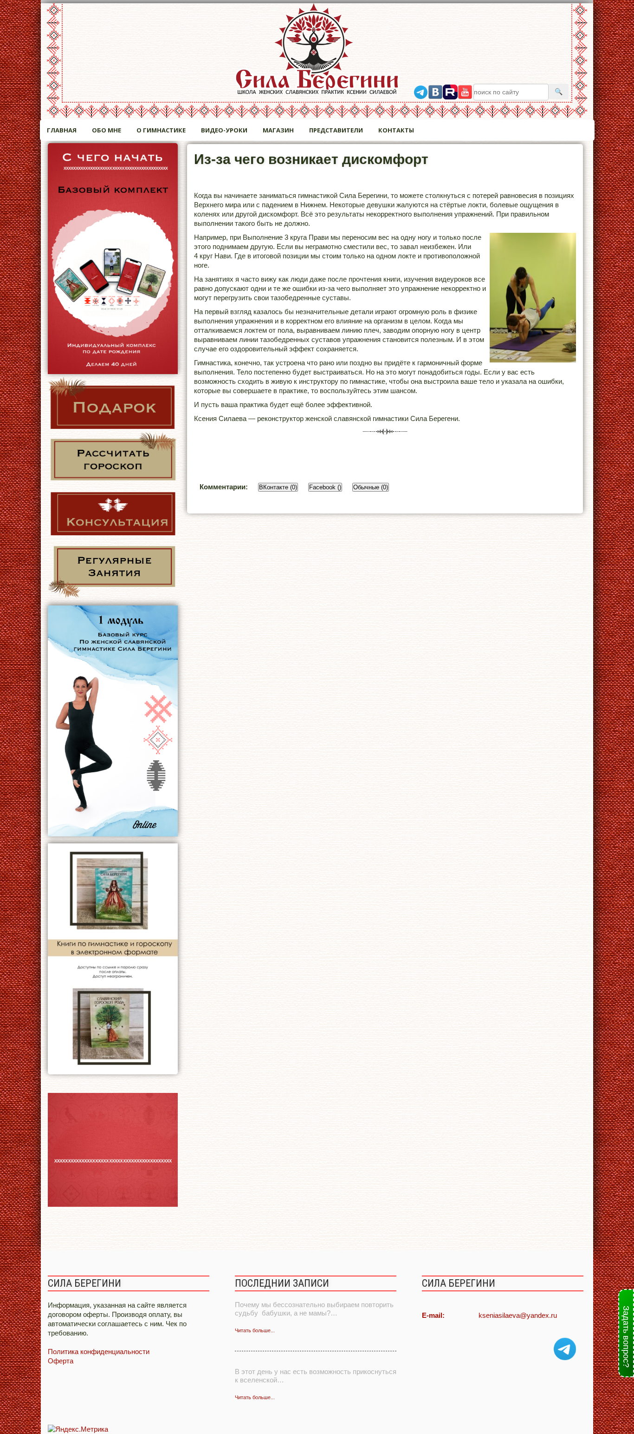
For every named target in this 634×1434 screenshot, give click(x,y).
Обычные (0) (370, 487)
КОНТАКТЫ (396, 130)
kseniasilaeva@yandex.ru (518, 1315)
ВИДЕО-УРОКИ (224, 130)
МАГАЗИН (278, 130)
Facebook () (325, 487)
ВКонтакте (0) (278, 487)
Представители (336, 130)
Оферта (60, 1361)
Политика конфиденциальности (98, 1351)
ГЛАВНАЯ (62, 130)
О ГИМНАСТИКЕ (161, 130)
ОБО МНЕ (106, 130)
